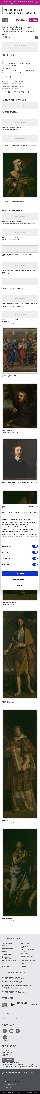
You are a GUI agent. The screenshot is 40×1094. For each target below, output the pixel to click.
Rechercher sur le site (3, 1019)
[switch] (35, 552)
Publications (24, 948)
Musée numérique (26, 957)
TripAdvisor (5, 1040)
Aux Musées (6, 954)
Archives (23, 951)
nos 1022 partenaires (15, 522)
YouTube (11, 1034)
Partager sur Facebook (3, 37)
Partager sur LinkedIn (6, 37)
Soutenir (24, 963)
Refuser (20, 585)
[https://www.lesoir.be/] (22, 1003)
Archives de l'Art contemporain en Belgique (29, 954)
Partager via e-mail (9, 37)
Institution (5, 966)
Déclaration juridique (10, 1084)
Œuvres (36, 37)
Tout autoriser (20, 573)
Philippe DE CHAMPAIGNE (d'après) (14, 87)
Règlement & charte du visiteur (9, 961)
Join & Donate (22, 20)
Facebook (5, 1034)
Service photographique (28, 949)
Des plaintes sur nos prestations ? (14, 1079)
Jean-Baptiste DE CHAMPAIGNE (12, 82)
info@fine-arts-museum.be (29, 1067)
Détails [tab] (17, 512)
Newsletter (9, 1060)
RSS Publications (7, 1056)
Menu (5, 20)
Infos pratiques (7, 948)
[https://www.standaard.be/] (33, 1004)
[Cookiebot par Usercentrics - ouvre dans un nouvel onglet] (29, 507)
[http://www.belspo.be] (5, 1005)
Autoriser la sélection (20, 579)
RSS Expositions (7, 1052)
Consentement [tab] (7, 512)
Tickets (35, 20)
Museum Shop (6, 959)
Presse (23, 966)
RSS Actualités (6, 1054)
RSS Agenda (6, 1050)
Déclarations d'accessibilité (12, 1082)
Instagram (17, 1034)
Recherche (25, 943)
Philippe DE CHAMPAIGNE (12, 210)
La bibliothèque (25, 946)
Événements (6, 957)
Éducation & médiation (29, 960)
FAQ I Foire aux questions (7, 944)
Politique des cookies (10, 1087)
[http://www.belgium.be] (13, 1005)
